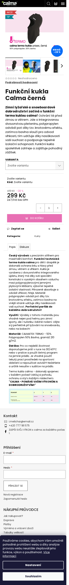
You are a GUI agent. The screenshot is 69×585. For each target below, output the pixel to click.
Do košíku (37, 218)
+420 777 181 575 (19, 425)
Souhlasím (33, 576)
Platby (7, 524)
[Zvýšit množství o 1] (57, 208)
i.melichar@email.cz (21, 421)
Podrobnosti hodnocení (21, 82)
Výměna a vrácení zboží (18, 528)
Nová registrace (13, 494)
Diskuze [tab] (24, 247)
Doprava (9, 520)
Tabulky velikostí (14, 532)
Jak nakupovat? (13, 516)
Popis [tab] (12, 247)
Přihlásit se (15, 486)
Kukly (37, 236)
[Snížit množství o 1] (40, 208)
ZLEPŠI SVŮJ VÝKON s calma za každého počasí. (37, 431)
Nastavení (33, 565)
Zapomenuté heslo (15, 499)
